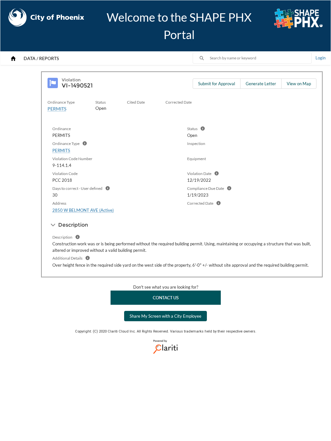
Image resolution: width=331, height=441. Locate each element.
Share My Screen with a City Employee (165, 316)
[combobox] (260, 58)
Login (320, 57)
